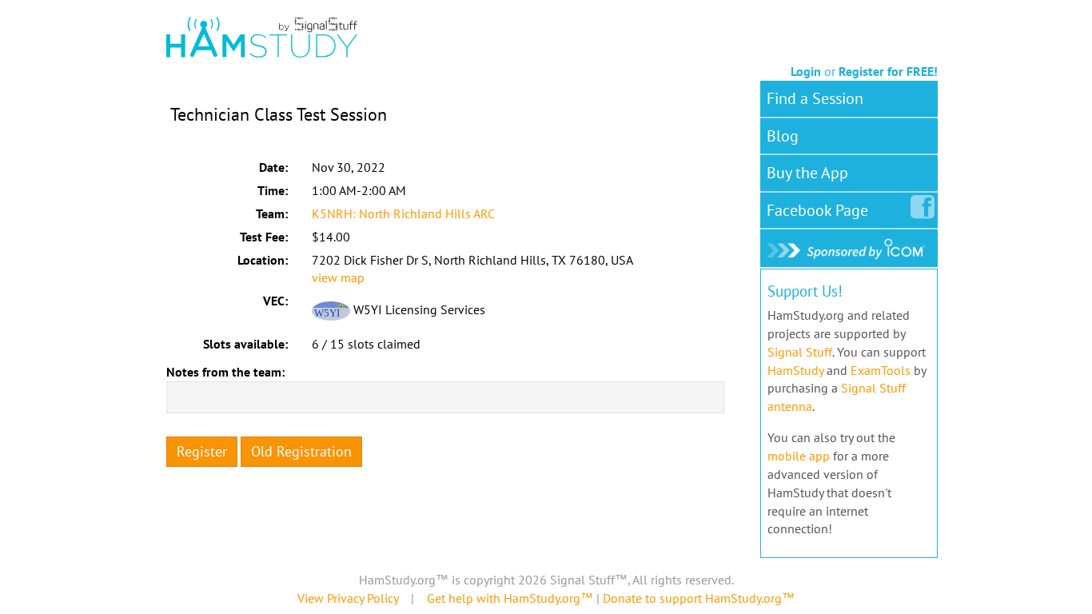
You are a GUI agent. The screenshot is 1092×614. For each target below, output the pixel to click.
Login (806, 71)
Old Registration (301, 451)
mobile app (798, 456)
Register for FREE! (888, 71)
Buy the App (807, 172)
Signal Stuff (799, 352)
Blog (783, 136)
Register (202, 451)
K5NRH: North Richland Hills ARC (403, 213)
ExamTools (881, 370)
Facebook (817, 210)
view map (338, 277)
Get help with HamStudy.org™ (510, 598)
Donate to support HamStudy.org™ (699, 598)
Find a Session (815, 98)
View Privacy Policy (347, 598)
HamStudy (795, 370)
